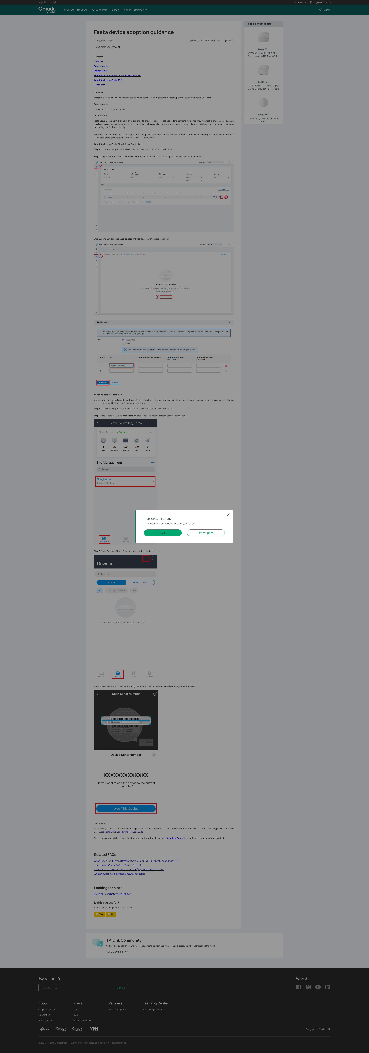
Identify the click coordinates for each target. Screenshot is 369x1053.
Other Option (206, 533)
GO (163, 533)
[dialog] (184, 526)
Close (228, 514)
